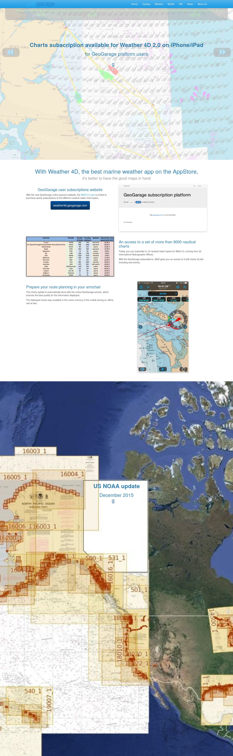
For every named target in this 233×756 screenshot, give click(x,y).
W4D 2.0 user (88, 194)
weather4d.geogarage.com (70, 205)
